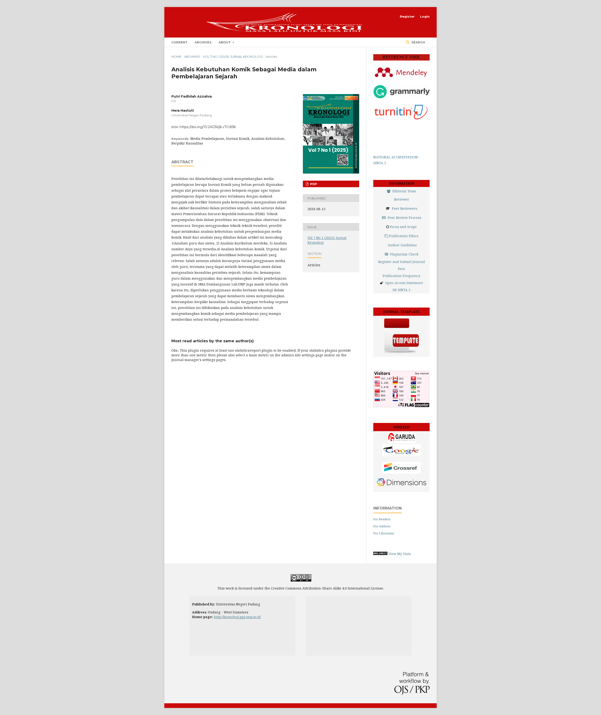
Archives (203, 42)
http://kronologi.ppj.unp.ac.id (237, 617)
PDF (313, 184)
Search (417, 42)
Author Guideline (402, 245)
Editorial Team (404, 191)
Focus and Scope (403, 226)
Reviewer (401, 199)
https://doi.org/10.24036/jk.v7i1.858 (208, 127)
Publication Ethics (404, 236)
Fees (401, 268)
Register (407, 16)
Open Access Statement (404, 283)
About (225, 42)
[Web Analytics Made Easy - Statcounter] (380, 553)
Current (179, 42)
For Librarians (383, 533)
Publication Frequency (401, 276)
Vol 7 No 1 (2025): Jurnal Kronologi (233, 56)
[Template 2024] (401, 353)
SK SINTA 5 (401, 290)
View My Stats (399, 553)
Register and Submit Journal (401, 261)
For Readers (381, 519)
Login (425, 16)
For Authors (381, 526)
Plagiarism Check (404, 254)
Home (176, 56)
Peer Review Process (404, 217)
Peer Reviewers (404, 208)
